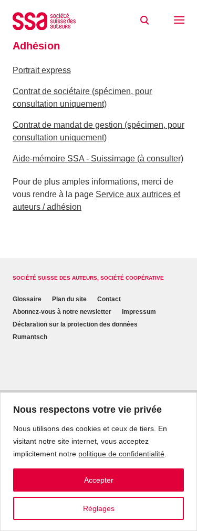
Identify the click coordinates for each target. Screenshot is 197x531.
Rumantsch (30, 337)
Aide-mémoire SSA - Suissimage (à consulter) (98, 158)
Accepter (98, 480)
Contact (109, 299)
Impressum (139, 311)
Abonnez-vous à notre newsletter (62, 311)
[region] (98, 461)
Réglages (99, 508)
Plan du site (69, 299)
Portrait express (42, 70)
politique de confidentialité (121, 454)
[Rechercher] (144, 20)
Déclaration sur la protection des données (75, 324)
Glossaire (27, 299)
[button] (179, 21)
